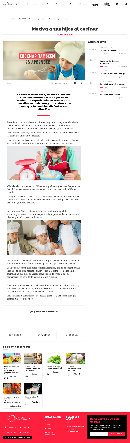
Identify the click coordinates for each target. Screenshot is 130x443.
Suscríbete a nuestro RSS (19, 437)
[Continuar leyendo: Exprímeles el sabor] (33, 388)
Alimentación (15, 406)
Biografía (70, 423)
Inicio (5, 19)
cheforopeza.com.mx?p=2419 (60, 83)
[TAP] (95, 4)
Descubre (12, 19)
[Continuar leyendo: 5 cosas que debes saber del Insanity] (33, 358)
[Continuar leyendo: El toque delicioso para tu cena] (75, 358)
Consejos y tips (39, 19)
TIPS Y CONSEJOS (24, 19)
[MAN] (107, 4)
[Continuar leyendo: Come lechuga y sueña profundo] (54, 358)
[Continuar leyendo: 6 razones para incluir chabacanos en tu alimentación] (12, 388)
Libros (48, 425)
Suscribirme (116, 434)
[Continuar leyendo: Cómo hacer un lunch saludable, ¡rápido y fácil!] (12, 358)
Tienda (48, 428)
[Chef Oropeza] (10, 4)
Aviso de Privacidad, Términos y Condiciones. (75, 429)
